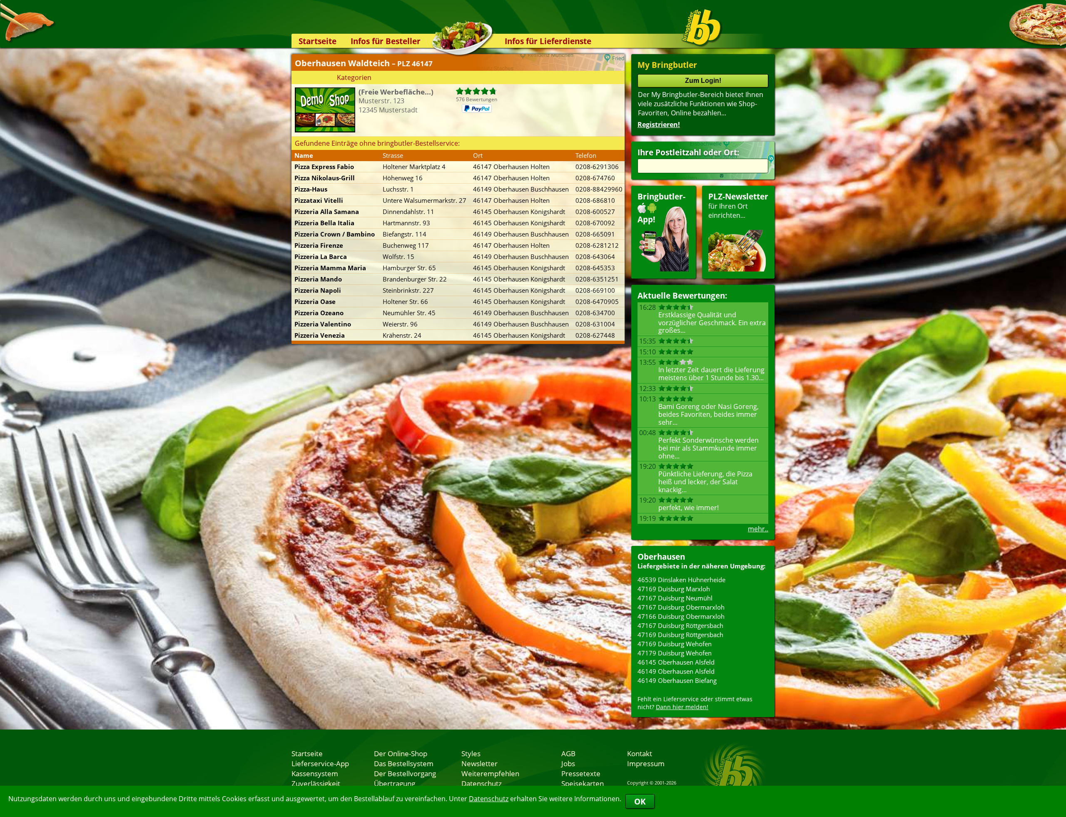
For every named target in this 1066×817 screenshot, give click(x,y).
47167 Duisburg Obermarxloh (681, 607)
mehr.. (758, 528)
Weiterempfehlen (490, 773)
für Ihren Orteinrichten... (738, 205)
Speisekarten (582, 783)
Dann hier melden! (682, 707)
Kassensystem (314, 773)
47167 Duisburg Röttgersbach (680, 625)
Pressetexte (580, 773)
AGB (568, 753)
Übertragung (394, 783)
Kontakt (639, 753)
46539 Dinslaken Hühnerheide (681, 579)
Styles (471, 753)
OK (640, 801)
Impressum (646, 763)
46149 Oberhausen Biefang (677, 680)
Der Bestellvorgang (405, 773)
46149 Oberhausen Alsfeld (676, 671)
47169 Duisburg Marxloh (674, 589)
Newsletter (479, 763)
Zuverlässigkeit (315, 783)
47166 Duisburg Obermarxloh (681, 616)
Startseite (317, 41)
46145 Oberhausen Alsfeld (676, 662)
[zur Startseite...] (701, 27)
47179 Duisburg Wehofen (675, 653)
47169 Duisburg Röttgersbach (680, 634)
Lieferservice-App (320, 763)
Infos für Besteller (386, 41)
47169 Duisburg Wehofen (675, 644)
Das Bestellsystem (403, 763)
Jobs (568, 763)
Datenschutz (488, 798)
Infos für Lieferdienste (548, 41)
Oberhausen (661, 556)
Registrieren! (659, 124)
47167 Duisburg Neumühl (675, 598)
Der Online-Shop (400, 753)
